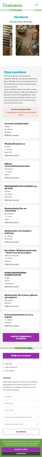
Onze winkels (9, 370)
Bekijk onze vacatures (21, 355)
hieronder (33, 97)
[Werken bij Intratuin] (12, 5)
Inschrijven (21, 431)
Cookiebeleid (21, 453)
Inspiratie (8, 364)
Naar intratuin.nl (11, 367)
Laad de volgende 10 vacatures (21, 337)
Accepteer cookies (21, 449)
